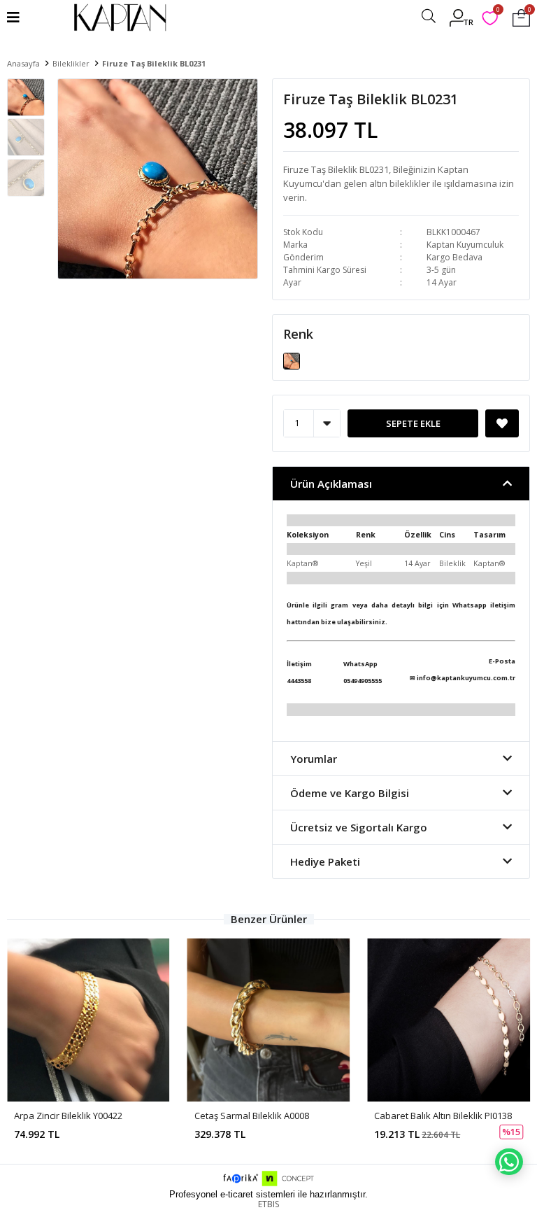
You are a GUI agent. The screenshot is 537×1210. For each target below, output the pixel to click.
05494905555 (362, 680)
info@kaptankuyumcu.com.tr (466, 677)
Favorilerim (497, 11)
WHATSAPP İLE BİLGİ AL (509, 1161)
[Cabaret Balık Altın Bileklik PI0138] (448, 1020)
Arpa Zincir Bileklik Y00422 (68, 1115)
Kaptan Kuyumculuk (465, 245)
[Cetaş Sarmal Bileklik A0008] (268, 1020)
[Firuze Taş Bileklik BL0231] (291, 359)
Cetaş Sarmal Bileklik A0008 (251, 1115)
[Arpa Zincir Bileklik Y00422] (88, 1020)
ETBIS (268, 1204)
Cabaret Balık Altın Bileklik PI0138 (443, 1115)
